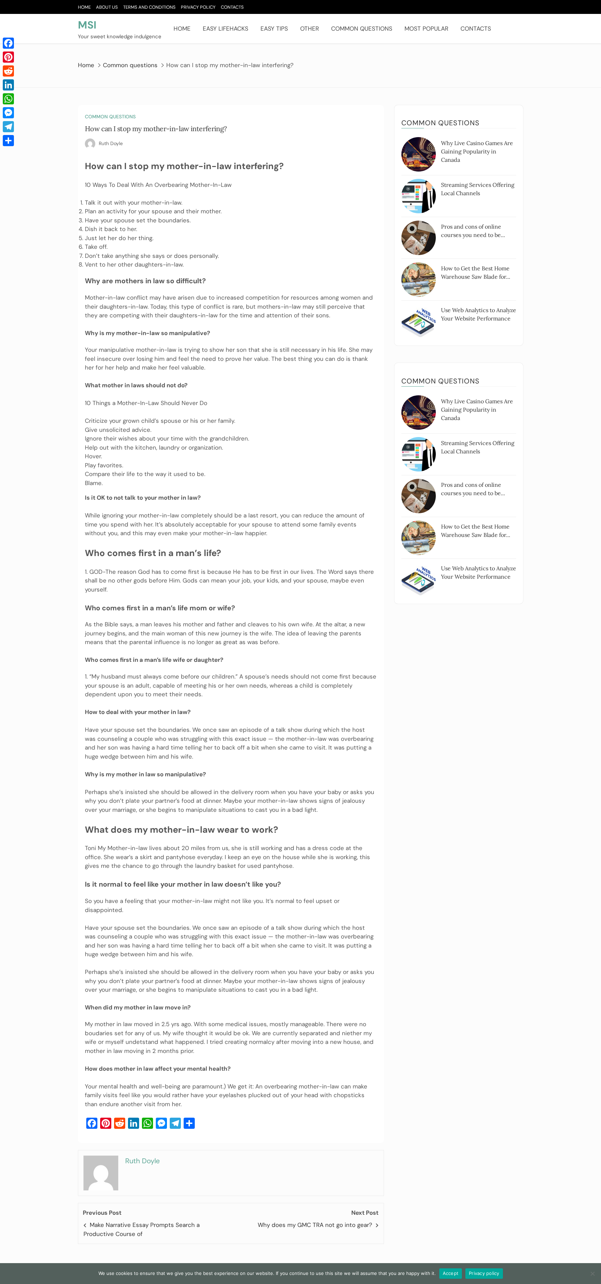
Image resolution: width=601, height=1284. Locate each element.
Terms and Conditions (149, 7)
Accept (451, 1273)
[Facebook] (8, 43)
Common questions (361, 28)
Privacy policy (484, 1273)
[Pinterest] (8, 57)
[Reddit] (8, 71)
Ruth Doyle (111, 143)
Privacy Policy (198, 7)
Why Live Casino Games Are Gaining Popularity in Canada (477, 151)
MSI (87, 25)
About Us (107, 7)
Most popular (426, 28)
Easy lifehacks (225, 28)
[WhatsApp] (8, 99)
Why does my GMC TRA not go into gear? (315, 1225)
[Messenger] (8, 113)
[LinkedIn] (8, 85)
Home (84, 7)
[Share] (8, 141)
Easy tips (274, 28)
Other (309, 28)
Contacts (232, 7)
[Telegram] (8, 127)
